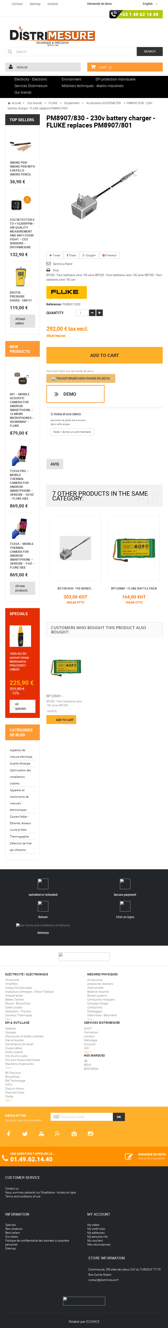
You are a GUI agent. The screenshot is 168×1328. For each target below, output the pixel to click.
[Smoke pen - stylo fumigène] (20, 146)
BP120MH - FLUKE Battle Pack (134, 588)
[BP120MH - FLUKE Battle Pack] (134, 548)
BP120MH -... (55, 696)
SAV (86, 1048)
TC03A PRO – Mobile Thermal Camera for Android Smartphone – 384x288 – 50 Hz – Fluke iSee (22, 484)
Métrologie (90, 1040)
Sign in (21, 67)
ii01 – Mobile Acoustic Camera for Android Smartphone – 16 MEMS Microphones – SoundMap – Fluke (22, 410)
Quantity (55, 312)
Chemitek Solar (14, 1092)
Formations (91, 1032)
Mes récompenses (99, 1244)
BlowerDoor (12, 1077)
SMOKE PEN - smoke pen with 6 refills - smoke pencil (22, 168)
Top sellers (22, 119)
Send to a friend (62, 264)
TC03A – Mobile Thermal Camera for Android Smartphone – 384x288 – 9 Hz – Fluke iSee (22, 555)
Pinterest (111, 255)
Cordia (9, 1096)
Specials (19, 613)
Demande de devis (99, 4)
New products (20, 349)
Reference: (54, 304)
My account (98, 1214)
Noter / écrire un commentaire (72, 432)
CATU (8, 1085)
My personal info (97, 1237)
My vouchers (95, 1240)
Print (56, 270)
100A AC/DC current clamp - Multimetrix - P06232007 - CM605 (20, 661)
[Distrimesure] (52, 36)
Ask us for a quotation (151, 1158)
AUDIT (88, 1028)
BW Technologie (15, 1081)
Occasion (90, 1044)
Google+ (90, 255)
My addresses (96, 1233)
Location (89, 1036)
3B (85, 1061)
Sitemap (10, 1248)
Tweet (56, 255)
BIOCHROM (91, 1069)
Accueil (16, 103)
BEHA (87, 1065)
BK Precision (13, 1073)
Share (72, 255)
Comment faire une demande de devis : (70, 371)
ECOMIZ (93, 1322)
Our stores (11, 1237)
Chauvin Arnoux (14, 1088)
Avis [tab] (55, 464)
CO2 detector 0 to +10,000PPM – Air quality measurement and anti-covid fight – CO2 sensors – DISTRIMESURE (22, 233)
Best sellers (12, 1233)
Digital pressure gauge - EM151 (21, 296)
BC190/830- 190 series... (75, 588)
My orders (93, 1225)
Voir (86, 1052)
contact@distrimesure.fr (103, 1280)
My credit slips (96, 1229)
